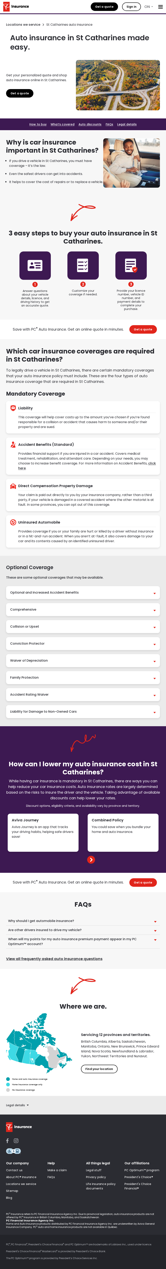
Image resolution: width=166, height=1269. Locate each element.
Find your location (99, 1069)
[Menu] (160, 6)
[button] (83, 592)
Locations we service (23, 25)
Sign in (131, 7)
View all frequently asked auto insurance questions (54, 959)
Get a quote (104, 7)
